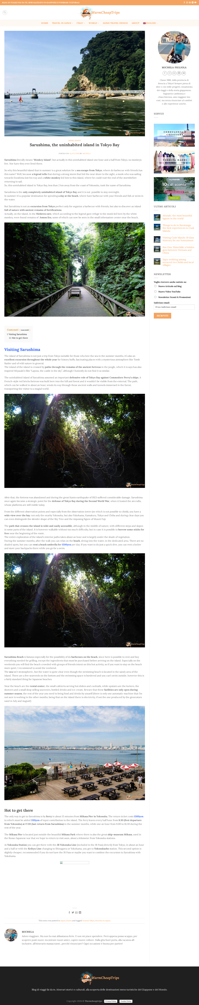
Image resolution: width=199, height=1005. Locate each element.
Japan (71, 140)
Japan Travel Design (115, 23)
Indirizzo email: (162, 302)
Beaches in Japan (102, 920)
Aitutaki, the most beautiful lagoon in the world (177, 217)
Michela (87, 153)
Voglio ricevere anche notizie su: (170, 282)
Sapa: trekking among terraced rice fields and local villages (177, 262)
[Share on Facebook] (69, 912)
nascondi (25, 330)
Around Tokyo (88, 920)
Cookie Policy (126, 1001)
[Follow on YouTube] (195, 3)
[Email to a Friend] (76, 912)
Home (44, 23)
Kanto (78, 140)
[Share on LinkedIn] (80, 912)
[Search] (4, 12)
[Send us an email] (190, 3)
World (93, 23)
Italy (80, 23)
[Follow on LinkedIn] (192, 3)
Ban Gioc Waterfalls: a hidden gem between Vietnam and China (178, 250)
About (135, 23)
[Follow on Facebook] (184, 3)
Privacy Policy (110, 1001)
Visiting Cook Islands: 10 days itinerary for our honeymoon (178, 239)
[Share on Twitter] (73, 912)
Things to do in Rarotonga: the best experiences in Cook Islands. (178, 228)
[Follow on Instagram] (187, 3)
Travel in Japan (61, 23)
